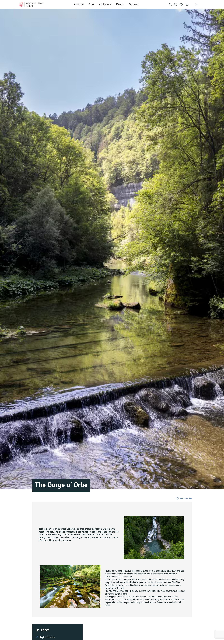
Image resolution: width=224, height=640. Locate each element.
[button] (170, 4)
